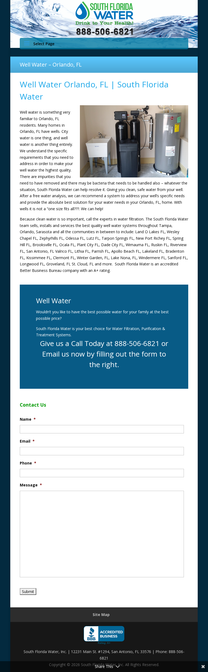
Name (28, 419)
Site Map (101, 614)
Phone (28, 463)
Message (31, 485)
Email (27, 441)
